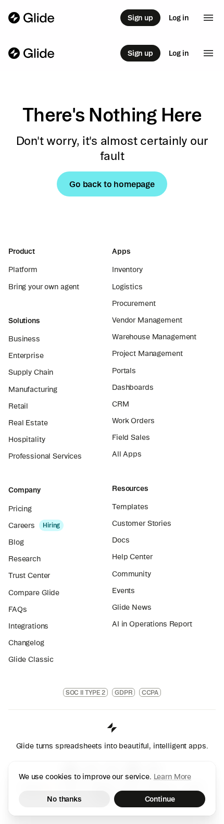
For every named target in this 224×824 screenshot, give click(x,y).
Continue (160, 799)
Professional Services (45, 456)
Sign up (140, 18)
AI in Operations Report (152, 624)
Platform (23, 269)
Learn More (173, 776)
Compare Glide (33, 592)
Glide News (132, 607)
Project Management (147, 353)
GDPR (123, 692)
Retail (18, 406)
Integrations (28, 626)
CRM (120, 404)
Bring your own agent (43, 286)
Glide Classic (31, 659)
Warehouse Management (154, 337)
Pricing (20, 509)
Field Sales (131, 437)
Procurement (133, 303)
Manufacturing (32, 389)
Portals (124, 370)
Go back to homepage (112, 184)
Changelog (26, 642)
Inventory (127, 269)
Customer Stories (141, 523)
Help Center (132, 556)
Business (24, 339)
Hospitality (26, 439)
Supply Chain (30, 372)
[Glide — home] (31, 18)
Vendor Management (147, 320)
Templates (130, 506)
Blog (15, 542)
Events (123, 590)
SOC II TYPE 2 (85, 692)
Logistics (127, 286)
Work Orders (133, 420)
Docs (120, 540)
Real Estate (27, 423)
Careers (21, 525)
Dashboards (133, 387)
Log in (179, 18)
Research (24, 559)
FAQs (17, 609)
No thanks (64, 799)
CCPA (150, 692)
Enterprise (26, 355)
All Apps (127, 454)
